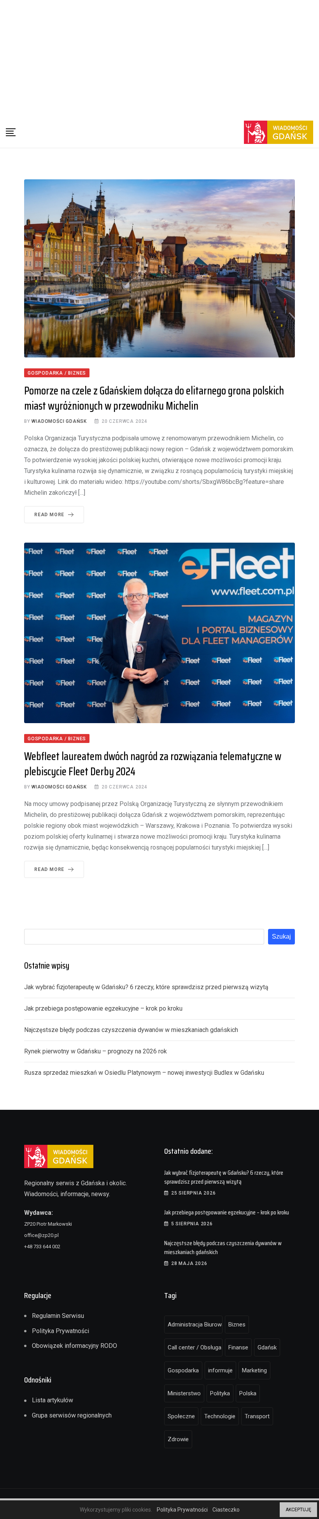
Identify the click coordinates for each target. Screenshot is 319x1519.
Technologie (219, 1416)
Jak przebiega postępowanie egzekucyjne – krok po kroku (103, 1008)
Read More (49, 514)
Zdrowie (178, 1439)
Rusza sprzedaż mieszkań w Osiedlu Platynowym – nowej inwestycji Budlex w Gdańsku (144, 1072)
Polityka (220, 1393)
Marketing (254, 1370)
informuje (220, 1370)
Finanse (238, 1347)
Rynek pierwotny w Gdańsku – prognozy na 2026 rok (95, 1051)
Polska (247, 1393)
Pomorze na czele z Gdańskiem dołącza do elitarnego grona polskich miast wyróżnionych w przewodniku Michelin (154, 398)
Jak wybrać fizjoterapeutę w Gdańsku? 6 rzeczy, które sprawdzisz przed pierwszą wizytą (146, 987)
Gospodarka (183, 1370)
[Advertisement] (159, 58)
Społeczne (181, 1416)
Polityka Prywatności (60, 1331)
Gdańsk (267, 1347)
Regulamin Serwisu (58, 1315)
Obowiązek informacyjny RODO (74, 1345)
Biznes (236, 1324)
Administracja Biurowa (195, 1324)
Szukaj (281, 936)
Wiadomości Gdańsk (59, 421)
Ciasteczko (226, 1510)
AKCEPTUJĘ (298, 1509)
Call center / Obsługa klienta (195, 1347)
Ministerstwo (184, 1393)
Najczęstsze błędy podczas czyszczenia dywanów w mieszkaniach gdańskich (131, 1030)
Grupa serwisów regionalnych (72, 1415)
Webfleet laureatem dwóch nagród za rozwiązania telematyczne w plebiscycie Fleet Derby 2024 (152, 764)
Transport (257, 1416)
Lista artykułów (52, 1400)
